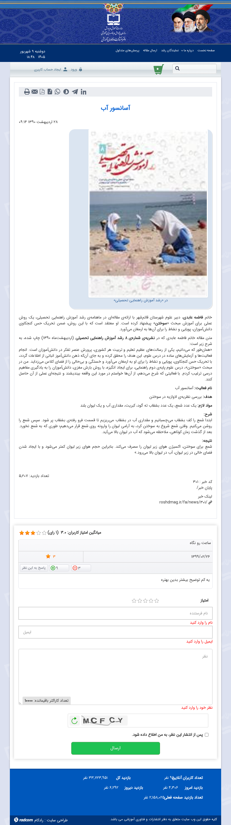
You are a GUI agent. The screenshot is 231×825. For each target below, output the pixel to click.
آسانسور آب (115, 108)
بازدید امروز (194, 787)
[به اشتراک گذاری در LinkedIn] (83, 92)
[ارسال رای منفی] (81, 568)
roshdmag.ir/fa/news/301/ (183, 502)
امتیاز (204, 600)
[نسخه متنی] (27, 92)
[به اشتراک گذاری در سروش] (66, 92)
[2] (139, 600)
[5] (156, 600)
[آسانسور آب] (148, 213)
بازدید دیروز (134, 787)
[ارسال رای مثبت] (59, 568)
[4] (151, 600)
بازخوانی (75, 719)
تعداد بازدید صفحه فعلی (186, 797)
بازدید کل (123, 778)
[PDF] (42, 92)
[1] (134, 600)
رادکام (38, 820)
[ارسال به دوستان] (34, 92)
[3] (21, 533)
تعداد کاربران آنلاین (190, 778)
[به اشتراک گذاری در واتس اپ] (57, 92)
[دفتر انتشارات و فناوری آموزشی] (113, 28)
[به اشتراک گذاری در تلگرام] (75, 92)
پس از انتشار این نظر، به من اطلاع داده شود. (167, 735)
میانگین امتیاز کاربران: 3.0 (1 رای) (74, 533)
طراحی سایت (57, 820)
